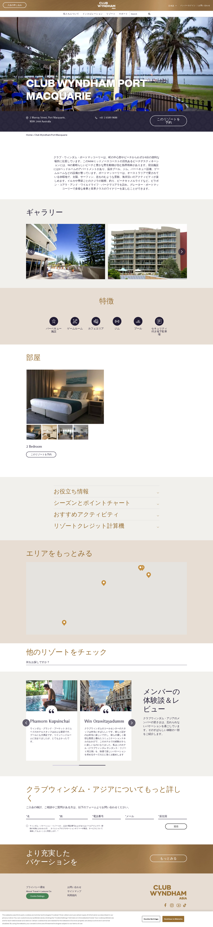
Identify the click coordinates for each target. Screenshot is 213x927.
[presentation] (31, 251)
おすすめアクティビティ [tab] (86, 514)
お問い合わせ (204, 5)
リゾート (110, 14)
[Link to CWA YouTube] (178, 905)
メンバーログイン (188, 5)
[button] (104, 583)
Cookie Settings (37, 896)
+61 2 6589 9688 (108, 117)
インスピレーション (93, 14)
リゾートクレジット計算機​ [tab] (89, 525)
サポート (123, 14)
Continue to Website (173, 919)
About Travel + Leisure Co (38, 891)
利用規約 (72, 895)
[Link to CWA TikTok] (184, 905)
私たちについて (71, 14)
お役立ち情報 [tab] (71, 491)
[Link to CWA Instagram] (171, 905)
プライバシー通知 (35, 887)
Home (29, 134)
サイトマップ (74, 891)
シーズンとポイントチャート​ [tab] (92, 502)
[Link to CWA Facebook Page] (165, 905)
